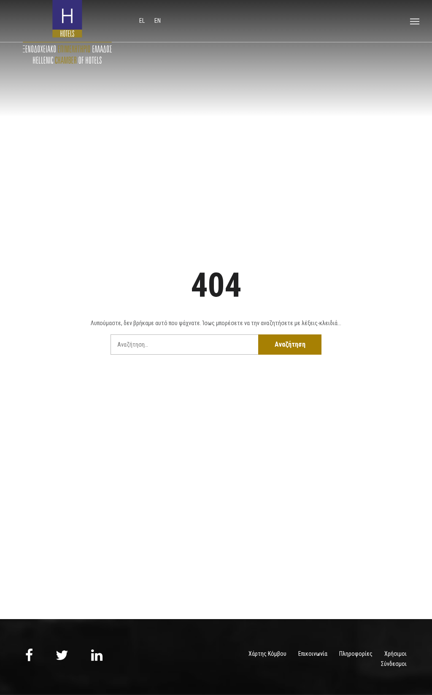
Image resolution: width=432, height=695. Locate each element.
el (142, 20)
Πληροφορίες (356, 653)
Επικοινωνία (312, 653)
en (157, 20)
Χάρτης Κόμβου (267, 653)
